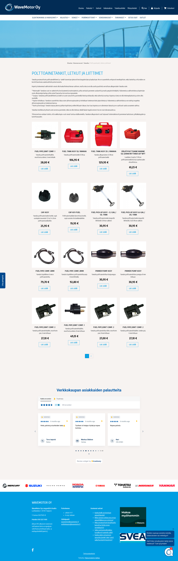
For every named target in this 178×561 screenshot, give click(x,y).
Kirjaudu (156, 8)
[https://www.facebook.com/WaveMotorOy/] (33, 550)
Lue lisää (44, 169)
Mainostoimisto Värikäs (92, 558)
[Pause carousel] (89, 454)
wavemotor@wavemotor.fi (70, 522)
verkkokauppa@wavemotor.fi (70, 524)
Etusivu (81, 8)
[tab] (76, 451)
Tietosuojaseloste (89, 554)
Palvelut (89, 8)
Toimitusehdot (120, 8)
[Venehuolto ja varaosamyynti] (23, 7)
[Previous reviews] (35, 431)
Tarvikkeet (119, 17)
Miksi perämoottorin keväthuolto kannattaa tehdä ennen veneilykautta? (105, 525)
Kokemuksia (108, 8)
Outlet (143, 17)
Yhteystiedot (132, 8)
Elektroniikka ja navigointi (44, 17)
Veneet (75, 17)
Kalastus (64, 17)
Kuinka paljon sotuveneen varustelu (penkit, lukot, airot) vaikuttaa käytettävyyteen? (104, 537)
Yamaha (86, 63)
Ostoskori (170, 8)
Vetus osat (133, 17)
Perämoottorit (88, 17)
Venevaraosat (105, 17)
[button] (2, 280)
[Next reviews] (143, 431)
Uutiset (98, 8)
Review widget (82, 461)
